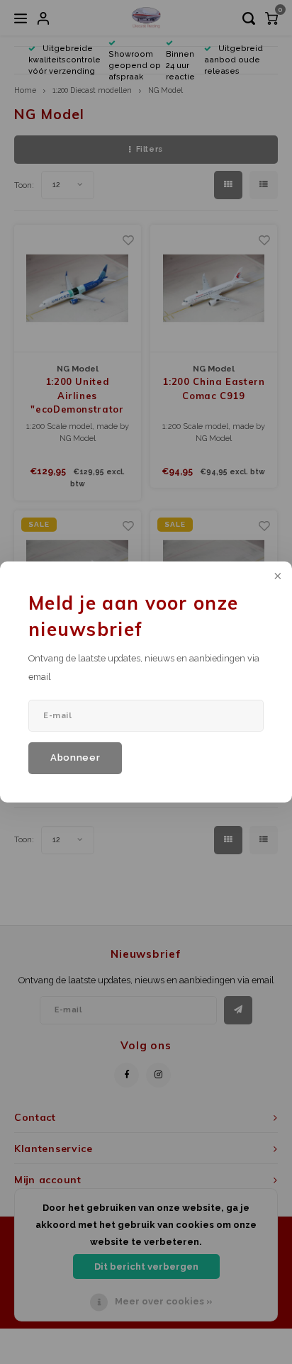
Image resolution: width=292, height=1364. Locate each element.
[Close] (276, 577)
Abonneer (75, 757)
